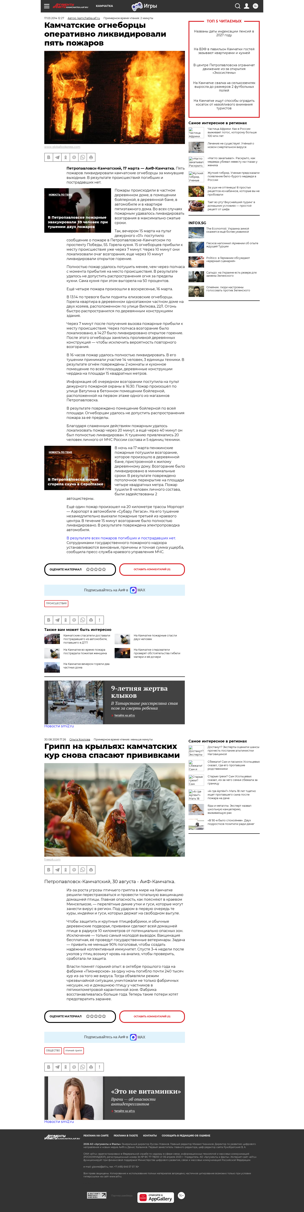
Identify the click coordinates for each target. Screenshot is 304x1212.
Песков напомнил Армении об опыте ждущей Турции (232, 245)
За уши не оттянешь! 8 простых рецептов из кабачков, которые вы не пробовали (233, 191)
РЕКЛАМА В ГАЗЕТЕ (126, 1135)
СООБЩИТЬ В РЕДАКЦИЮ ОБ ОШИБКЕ (186, 1135)
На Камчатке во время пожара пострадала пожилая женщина (85, 651)
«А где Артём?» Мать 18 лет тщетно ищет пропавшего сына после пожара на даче (232, 794)
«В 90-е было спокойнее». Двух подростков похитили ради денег (231, 822)
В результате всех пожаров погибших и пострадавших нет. (121, 538)
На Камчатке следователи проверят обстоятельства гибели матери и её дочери (157, 653)
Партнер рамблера (121, 1195)
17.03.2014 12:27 (54, 18)
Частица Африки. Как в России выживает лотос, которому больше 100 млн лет (232, 132)
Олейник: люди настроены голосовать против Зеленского (228, 289)
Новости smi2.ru (59, 726)
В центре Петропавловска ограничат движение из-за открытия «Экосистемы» (224, 69)
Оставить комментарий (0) (152, 569)
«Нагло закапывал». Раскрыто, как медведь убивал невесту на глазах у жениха (232, 161)
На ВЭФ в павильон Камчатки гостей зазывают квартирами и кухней (224, 51)
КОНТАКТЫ (150, 1135)
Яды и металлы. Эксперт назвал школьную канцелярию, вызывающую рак (229, 809)
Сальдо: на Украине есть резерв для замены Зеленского (231, 274)
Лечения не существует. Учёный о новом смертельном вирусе (231, 145)
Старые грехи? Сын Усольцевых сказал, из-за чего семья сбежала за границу (232, 780)
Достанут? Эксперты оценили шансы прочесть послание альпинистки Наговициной (233, 750)
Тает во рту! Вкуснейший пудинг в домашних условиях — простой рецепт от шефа (231, 205)
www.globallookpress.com (62, 146)
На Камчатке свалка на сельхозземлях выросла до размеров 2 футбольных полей (224, 86)
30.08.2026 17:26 (55, 739)
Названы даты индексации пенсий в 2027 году (224, 33)
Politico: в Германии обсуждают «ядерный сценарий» (228, 259)
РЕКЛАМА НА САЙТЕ (96, 1135)
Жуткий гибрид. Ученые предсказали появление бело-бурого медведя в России (233, 176)
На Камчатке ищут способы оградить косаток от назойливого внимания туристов (224, 104)
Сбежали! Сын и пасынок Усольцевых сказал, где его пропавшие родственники (234, 765)
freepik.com (52, 859)
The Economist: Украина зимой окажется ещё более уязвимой (227, 230)
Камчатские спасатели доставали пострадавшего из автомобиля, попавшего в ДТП (86, 639)
